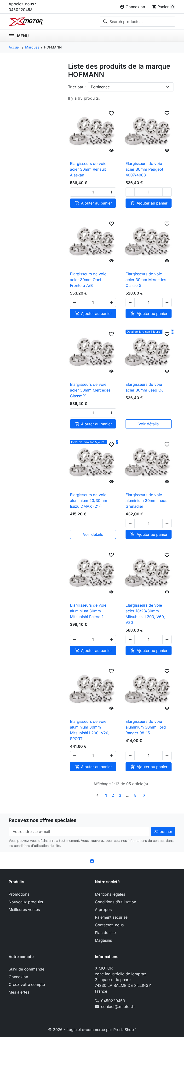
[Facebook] (92, 860)
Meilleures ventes (24, 909)
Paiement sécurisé (111, 917)
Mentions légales (110, 894)
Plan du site (105, 932)
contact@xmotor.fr (118, 1006)
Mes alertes (19, 992)
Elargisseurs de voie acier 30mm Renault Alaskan (88, 169)
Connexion (18, 976)
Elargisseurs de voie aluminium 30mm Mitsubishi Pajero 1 (88, 611)
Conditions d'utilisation (115, 901)
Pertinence (100, 86)
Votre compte (21, 956)
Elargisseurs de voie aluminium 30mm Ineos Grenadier (146, 500)
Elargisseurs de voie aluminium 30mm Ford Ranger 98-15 (146, 727)
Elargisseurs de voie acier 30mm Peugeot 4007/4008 (144, 169)
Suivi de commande (26, 969)
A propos (103, 909)
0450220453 (113, 1000)
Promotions (19, 894)
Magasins (103, 940)
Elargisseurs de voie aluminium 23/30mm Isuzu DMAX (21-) (88, 500)
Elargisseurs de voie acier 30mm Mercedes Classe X (90, 390)
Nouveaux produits (26, 901)
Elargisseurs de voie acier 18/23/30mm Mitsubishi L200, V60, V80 (145, 614)
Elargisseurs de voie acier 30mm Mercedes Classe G (146, 279)
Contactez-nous (109, 924)
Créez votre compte (27, 984)
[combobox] (137, 22)
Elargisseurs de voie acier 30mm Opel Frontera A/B (88, 279)
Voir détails (148, 424)
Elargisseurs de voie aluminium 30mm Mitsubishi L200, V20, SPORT (89, 730)
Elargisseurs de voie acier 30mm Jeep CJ (144, 387)
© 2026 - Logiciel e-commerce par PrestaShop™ (92, 1029)
